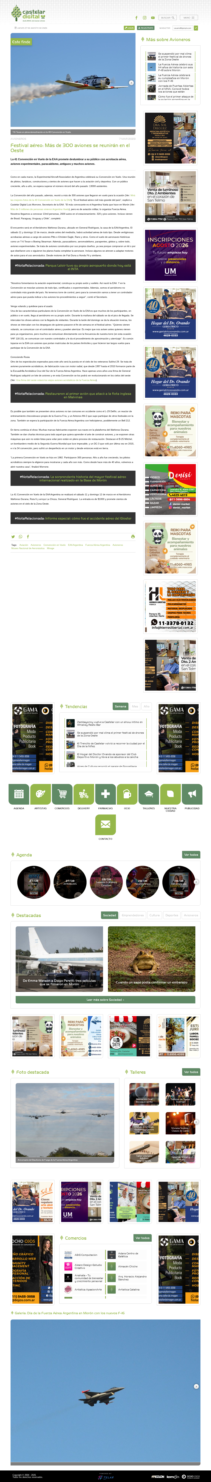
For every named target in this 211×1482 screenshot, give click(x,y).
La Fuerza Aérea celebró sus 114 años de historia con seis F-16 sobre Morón (175, 67)
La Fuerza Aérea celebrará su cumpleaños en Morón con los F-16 (174, 78)
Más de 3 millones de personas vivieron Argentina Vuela (40, 209)
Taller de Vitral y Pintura (180, 1158)
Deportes (172, 915)
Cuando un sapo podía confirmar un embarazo (151, 982)
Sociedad (109, 915)
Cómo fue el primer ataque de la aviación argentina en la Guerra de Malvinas (175, 99)
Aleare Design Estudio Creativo (88, 1266)
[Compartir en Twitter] (13, 537)
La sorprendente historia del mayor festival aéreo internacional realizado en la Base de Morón (82, 478)
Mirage (50, 548)
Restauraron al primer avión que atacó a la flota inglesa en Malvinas (88, 395)
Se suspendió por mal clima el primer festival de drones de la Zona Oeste (174, 56)
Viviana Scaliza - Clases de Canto (180, 1129)
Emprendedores (133, 915)
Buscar (166, 17)
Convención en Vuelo (55, 545)
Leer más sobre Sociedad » (105, 999)
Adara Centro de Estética (128, 1255)
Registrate (146, 28)
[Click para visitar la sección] (19, 794)
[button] (131, 82)
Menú (187, 17)
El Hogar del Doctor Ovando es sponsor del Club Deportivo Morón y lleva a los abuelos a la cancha (107, 755)
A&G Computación (86, 1254)
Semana (120, 706)
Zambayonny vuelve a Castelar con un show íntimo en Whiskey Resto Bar (110, 723)
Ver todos (191, 854)
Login (130, 28)
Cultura (155, 915)
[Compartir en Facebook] (28, 537)
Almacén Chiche (127, 1266)
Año (147, 706)
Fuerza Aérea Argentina (97, 545)
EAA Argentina (75, 545)
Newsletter (164, 28)
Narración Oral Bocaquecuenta (144, 1100)
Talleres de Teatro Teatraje (180, 1100)
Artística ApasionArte (88, 1289)
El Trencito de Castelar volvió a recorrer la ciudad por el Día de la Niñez (111, 745)
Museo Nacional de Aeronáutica (28, 548)
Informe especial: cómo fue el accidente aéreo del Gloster (88, 518)
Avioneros (36, 545)
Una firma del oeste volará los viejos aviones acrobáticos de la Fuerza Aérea (56, 380)
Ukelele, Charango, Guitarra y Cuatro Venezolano (144, 1129)
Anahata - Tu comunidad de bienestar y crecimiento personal (89, 1278)
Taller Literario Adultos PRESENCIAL (144, 1158)
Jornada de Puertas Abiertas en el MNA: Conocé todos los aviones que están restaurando (175, 90)
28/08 (106, 882)
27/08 (34, 882)
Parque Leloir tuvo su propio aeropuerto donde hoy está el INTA (88, 267)
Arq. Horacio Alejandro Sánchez (132, 1278)
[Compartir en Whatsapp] (20, 537)
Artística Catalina (128, 1289)
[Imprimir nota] (133, 537)
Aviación (23, 545)
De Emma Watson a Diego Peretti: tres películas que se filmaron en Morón (59, 982)
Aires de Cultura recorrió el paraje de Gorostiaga (107, 766)
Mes (135, 706)
